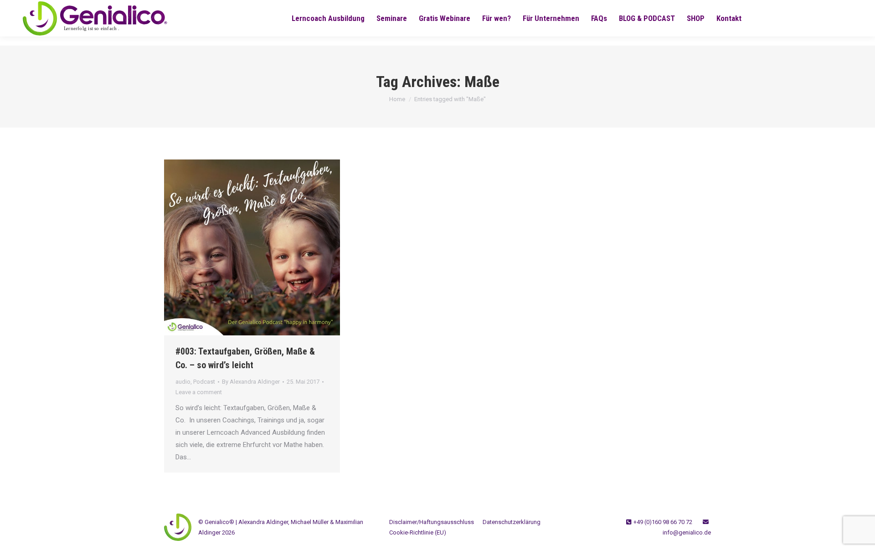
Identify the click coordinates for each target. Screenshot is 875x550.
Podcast (204, 381)
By (251, 381)
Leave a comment (198, 392)
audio (182, 381)
